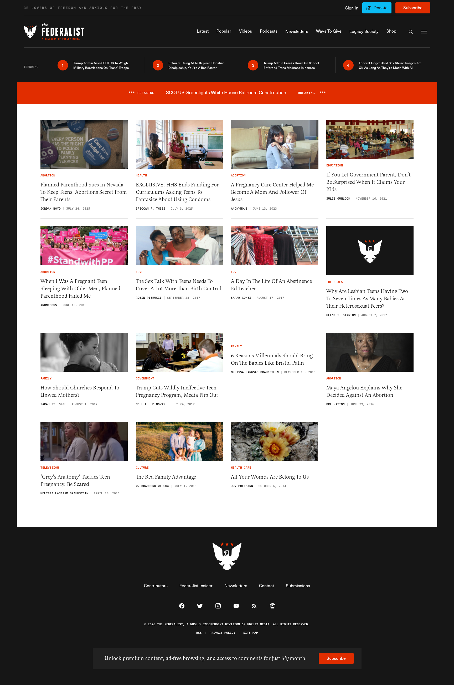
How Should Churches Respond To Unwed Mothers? (79, 391)
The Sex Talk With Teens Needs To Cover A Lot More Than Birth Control (178, 285)
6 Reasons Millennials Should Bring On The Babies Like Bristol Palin (272, 359)
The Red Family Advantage (166, 477)
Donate (381, 7)
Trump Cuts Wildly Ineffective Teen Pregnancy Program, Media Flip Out (177, 391)
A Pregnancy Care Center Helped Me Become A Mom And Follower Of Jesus (272, 192)
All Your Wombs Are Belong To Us (270, 477)
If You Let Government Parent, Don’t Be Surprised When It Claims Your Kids (368, 182)
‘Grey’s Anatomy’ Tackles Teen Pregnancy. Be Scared (75, 481)
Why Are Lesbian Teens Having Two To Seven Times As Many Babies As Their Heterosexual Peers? (367, 298)
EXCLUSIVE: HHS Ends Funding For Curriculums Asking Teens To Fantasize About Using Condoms (177, 192)
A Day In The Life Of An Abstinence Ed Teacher (271, 285)
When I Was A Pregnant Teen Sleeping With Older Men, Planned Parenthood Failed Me (80, 288)
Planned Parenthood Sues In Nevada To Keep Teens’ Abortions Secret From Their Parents (83, 192)
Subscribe (412, 7)
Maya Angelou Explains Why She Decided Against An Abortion (364, 391)
